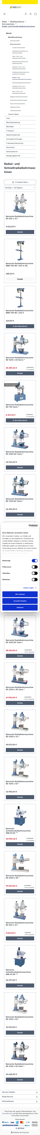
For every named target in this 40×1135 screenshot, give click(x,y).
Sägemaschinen (15, 107)
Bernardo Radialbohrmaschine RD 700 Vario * (19, 406)
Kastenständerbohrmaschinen (21, 83)
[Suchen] (25, 14)
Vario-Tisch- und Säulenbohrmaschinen (19, 57)
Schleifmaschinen (15, 110)
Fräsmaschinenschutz (14, 143)
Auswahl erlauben (20, 601)
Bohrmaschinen (15, 44)
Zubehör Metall (13, 114)
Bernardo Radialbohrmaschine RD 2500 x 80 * (19, 877)
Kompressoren (12, 152)
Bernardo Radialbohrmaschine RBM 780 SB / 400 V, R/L (19, 264)
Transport (10, 131)
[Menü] (4, 14)
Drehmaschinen (15, 41)
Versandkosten (7, 1113)
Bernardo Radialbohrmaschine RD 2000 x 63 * (19, 735)
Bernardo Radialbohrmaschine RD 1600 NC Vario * (19, 641)
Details (20, 232)
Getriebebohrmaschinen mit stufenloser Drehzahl (20, 73)
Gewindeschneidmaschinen (18, 100)
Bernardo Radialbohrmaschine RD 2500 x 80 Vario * (19, 688)
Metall (8, 33)
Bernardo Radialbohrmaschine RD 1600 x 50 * (19, 782)
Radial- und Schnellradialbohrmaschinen (21, 78)
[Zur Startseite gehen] (15, 6)
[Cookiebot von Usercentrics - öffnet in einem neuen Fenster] (29, 525)
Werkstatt (10, 127)
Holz (8, 118)
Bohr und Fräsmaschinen (17, 103)
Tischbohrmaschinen (18, 47)
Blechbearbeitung (13, 122)
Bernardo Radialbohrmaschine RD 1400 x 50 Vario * (19, 1065)
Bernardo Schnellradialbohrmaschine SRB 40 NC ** (18, 972)
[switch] (35, 567)
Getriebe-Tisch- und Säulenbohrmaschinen (19, 68)
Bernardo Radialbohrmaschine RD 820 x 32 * (19, 217)
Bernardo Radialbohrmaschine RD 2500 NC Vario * (19, 453)
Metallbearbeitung (15, 37)
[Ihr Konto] (30, 14)
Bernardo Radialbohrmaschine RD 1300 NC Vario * (19, 500)
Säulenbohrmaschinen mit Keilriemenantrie (20, 52)
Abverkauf (10, 147)
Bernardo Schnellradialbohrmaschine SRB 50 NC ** (18, 830)
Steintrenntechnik (13, 135)
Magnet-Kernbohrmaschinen (19, 97)
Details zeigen (28, 588)
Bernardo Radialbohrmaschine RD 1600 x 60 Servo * (19, 359)
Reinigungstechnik (13, 156)
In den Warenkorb (20, 326)
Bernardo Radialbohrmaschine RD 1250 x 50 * (19, 1018)
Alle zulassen (20, 594)
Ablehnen (20, 607)
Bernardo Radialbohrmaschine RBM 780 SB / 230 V (19, 311)
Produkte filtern (21, 182)
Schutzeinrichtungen (14, 139)
